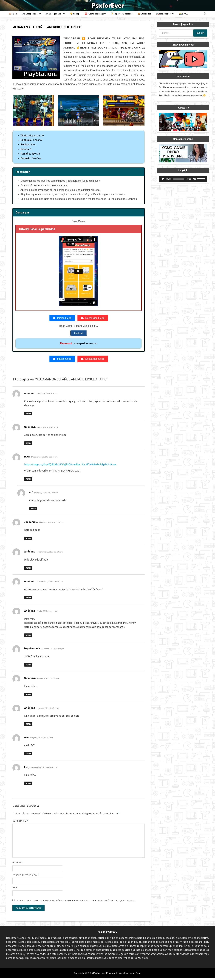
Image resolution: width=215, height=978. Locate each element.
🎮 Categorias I (29, 13)
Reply (28, 413)
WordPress (125, 973)
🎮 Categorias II (54, 13)
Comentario (20, 820)
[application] (183, 179)
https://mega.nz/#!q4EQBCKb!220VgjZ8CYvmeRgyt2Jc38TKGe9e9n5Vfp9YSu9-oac (70, 464)
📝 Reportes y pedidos (122, 13)
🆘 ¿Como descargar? (95, 13)
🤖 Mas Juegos (163, 13)
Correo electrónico (25, 875)
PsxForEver (99, 973)
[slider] (201, 178)
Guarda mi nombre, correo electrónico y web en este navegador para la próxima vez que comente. (76, 900)
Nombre (17, 862)
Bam (138, 973)
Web (14, 887)
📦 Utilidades (144, 13)
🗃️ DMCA (183, 13)
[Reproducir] (162, 178)
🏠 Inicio (13, 13)
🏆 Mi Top (74, 13)
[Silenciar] (194, 178)
